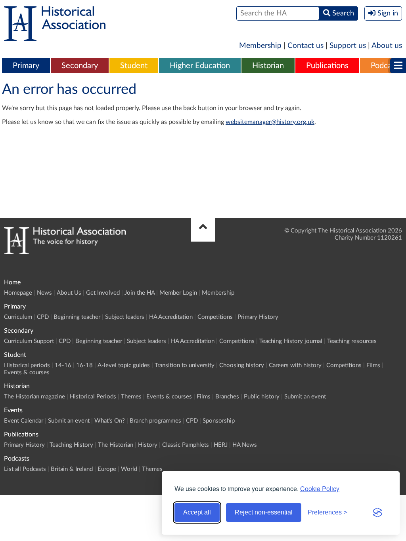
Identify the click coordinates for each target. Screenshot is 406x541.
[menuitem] (26, 66)
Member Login (178, 293)
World (129, 469)
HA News (244, 445)
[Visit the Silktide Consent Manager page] (377, 512)
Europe (107, 469)
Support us (347, 46)
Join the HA (139, 293)
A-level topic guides (124, 365)
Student (133, 66)
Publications (327, 66)
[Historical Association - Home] (65, 252)
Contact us (305, 46)
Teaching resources (352, 341)
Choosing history (241, 365)
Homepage (18, 293)
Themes (131, 397)
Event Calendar (23, 421)
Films (373, 365)
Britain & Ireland (72, 469)
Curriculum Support (29, 341)
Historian (268, 66)
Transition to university (184, 365)
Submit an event (305, 397)
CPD (43, 317)
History (147, 445)
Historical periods (27, 365)
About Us (69, 293)
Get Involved (103, 293)
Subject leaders (124, 317)
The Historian (115, 445)
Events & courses (27, 372)
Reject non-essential (264, 512)
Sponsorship (219, 421)
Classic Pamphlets (185, 445)
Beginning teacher (77, 317)
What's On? (109, 421)
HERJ (221, 445)
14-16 (63, 365)
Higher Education (200, 66)
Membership (260, 46)
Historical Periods (93, 397)
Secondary (79, 66)
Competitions (215, 317)
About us (387, 46)
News (44, 293)
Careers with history (295, 365)
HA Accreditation (171, 317)
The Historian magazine (34, 397)
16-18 (84, 365)
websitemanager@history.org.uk (270, 122)
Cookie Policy (319, 488)
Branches (227, 397)
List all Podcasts (25, 469)
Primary (26, 66)
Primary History (257, 317)
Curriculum (18, 317)
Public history (262, 397)
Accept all (197, 512)
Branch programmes (155, 421)
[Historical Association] (54, 37)
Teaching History (71, 445)
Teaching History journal (290, 341)
